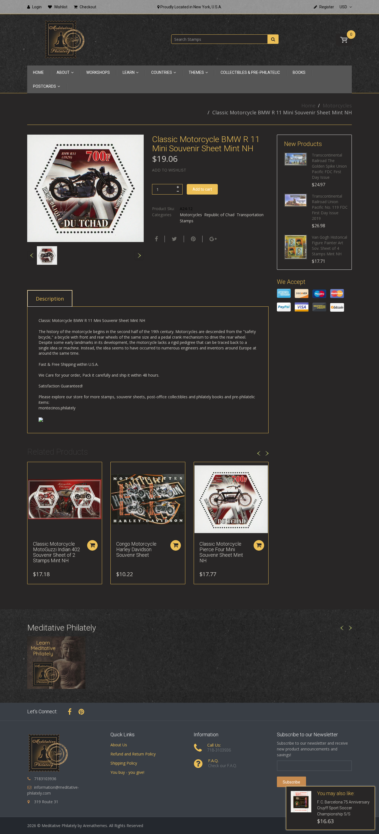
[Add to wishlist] (31, 469)
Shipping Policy (123, 763)
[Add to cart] (92, 545)
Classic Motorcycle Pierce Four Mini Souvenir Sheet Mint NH (221, 552)
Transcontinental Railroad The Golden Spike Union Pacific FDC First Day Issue (329, 166)
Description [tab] (50, 298)
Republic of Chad (219, 214)
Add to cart (202, 189)
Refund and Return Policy (133, 754)
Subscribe (291, 782)
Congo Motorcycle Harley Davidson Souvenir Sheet (136, 549)
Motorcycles (337, 105)
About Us (118, 744)
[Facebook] (155, 239)
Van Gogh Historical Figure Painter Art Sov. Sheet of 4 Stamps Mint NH (329, 245)
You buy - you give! (127, 772)
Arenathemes (95, 825)
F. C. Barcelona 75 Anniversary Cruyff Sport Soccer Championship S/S (343, 808)
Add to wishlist (169, 170)
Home (308, 105)
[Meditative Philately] (64, 39)
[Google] (212, 239)
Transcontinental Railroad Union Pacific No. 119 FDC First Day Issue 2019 (330, 207)
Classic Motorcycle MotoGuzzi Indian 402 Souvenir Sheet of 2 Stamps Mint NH (56, 552)
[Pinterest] (81, 711)
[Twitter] (173, 239)
